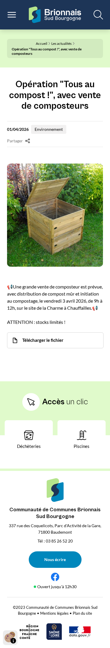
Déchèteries (29, 446)
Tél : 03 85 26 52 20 (55, 540)
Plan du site (82, 613)
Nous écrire (55, 559)
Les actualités (61, 43)
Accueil (41, 43)
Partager (15, 140)
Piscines (81, 446)
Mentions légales (54, 613)
